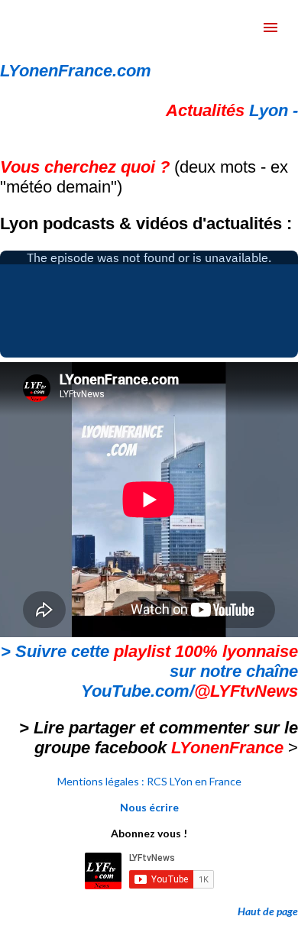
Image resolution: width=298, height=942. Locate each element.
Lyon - (232, 110)
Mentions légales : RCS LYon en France (149, 781)
